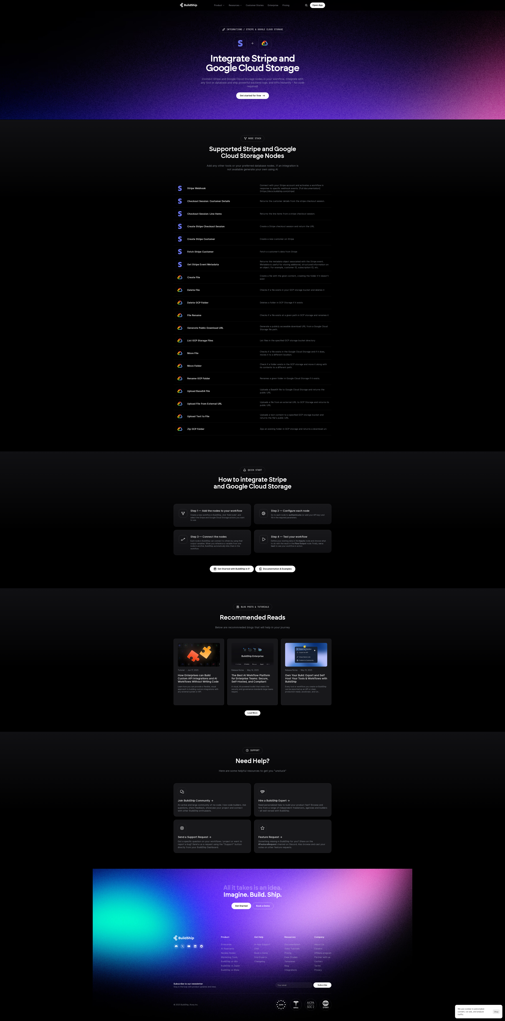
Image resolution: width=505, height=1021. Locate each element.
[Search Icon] (306, 5)
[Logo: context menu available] (189, 5)
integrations (234, 29)
